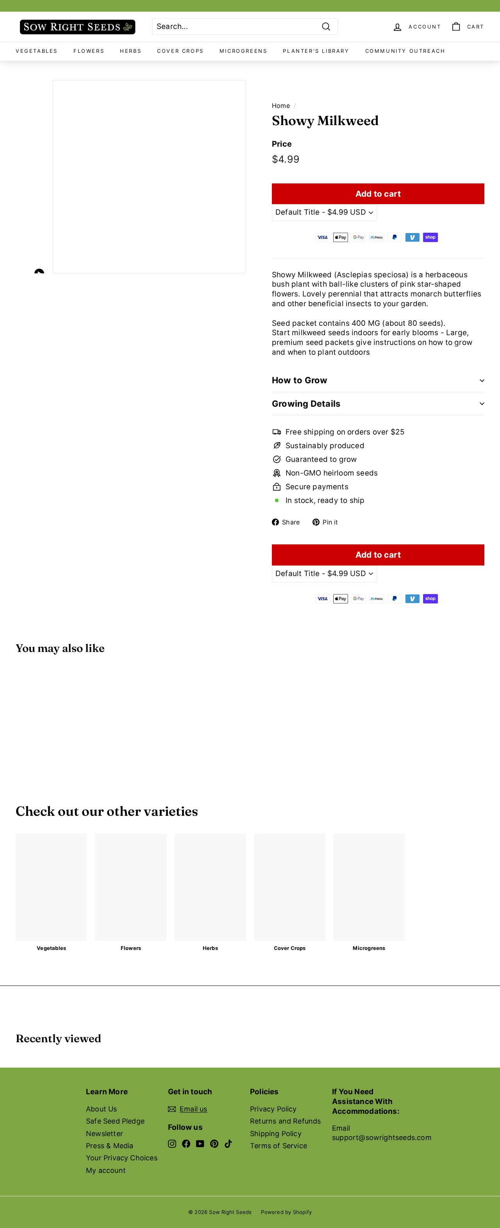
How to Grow (299, 380)
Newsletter (104, 1133)
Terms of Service (278, 1146)
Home (281, 106)
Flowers (88, 51)
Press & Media (109, 1146)
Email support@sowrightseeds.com (382, 1132)
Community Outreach (405, 51)
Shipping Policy (276, 1133)
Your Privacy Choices (121, 1158)
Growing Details (306, 404)
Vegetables (37, 51)
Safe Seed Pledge (115, 1121)
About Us (101, 1109)
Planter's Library (316, 51)
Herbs (130, 51)
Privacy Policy (273, 1109)
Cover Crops (180, 51)
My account (106, 1170)
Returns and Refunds (285, 1121)
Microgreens (244, 51)
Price (282, 144)
